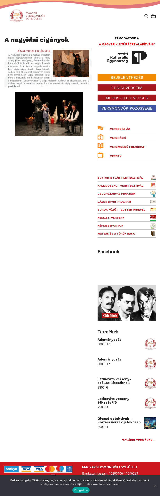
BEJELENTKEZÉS (127, 77)
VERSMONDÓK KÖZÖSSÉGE (126, 108)
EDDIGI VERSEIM (126, 87)
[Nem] (155, 486)
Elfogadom (81, 490)
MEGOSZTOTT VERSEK (127, 98)
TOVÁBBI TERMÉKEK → (139, 440)
